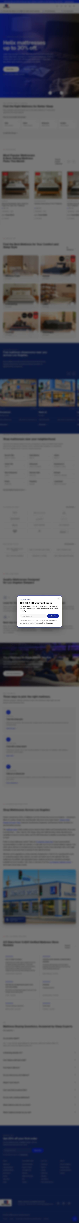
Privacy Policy (49, 623)
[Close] (59, 598)
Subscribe (53, 616)
